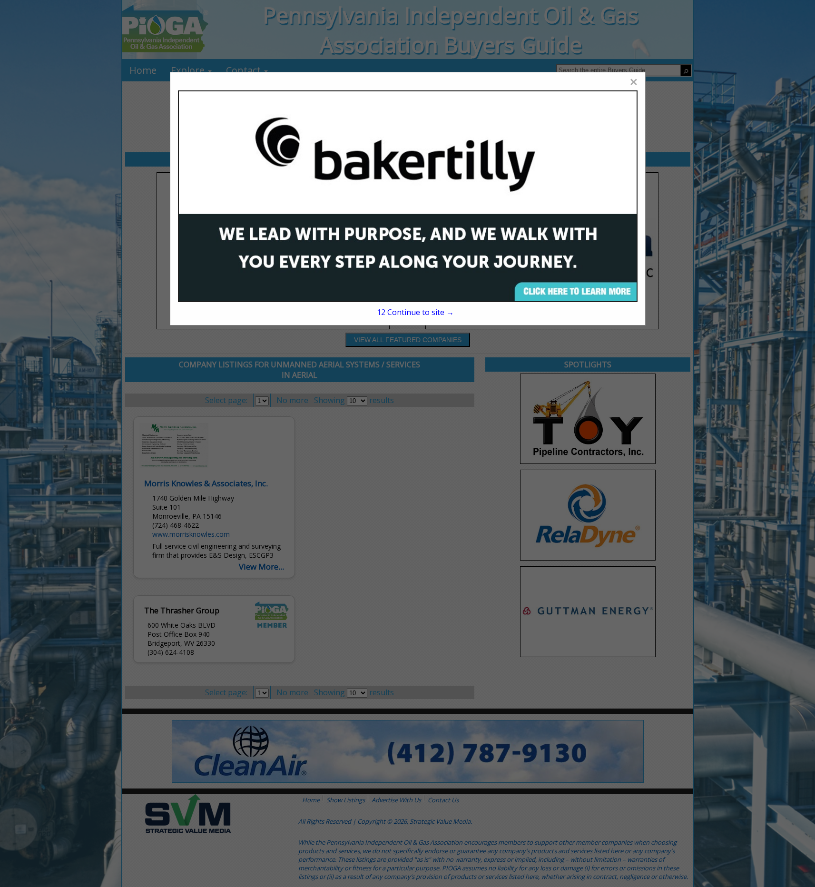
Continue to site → (415, 312)
